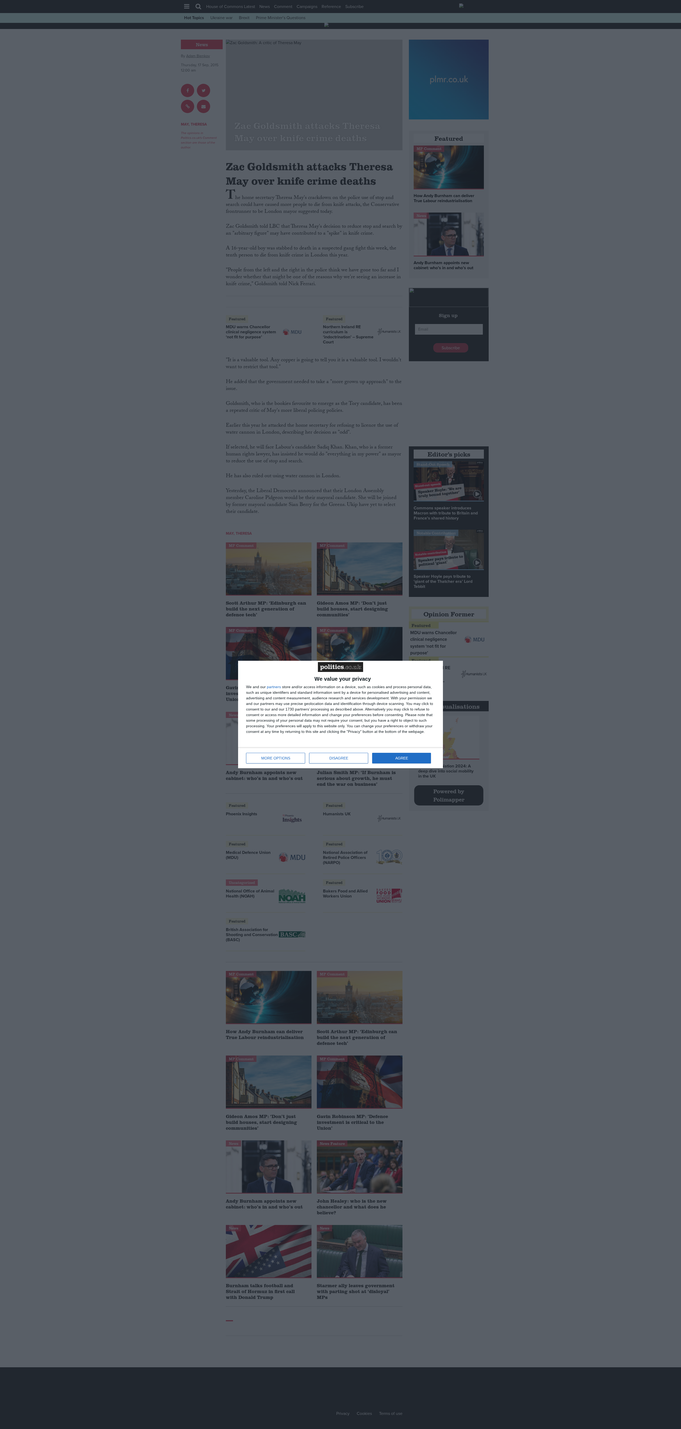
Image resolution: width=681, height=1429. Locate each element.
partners (274, 687)
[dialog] (340, 714)
